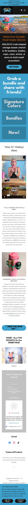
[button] (24, 10)
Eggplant (14, 366)
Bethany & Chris (18, 306)
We (11, 242)
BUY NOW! (14, 67)
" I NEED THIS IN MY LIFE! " (14, 328)
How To (23, 300)
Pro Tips (9, 302)
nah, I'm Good (7, 501)
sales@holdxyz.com (11, 313)
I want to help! (20, 501)
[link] (7, 10)
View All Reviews (14, 397)
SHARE (15, 240)
